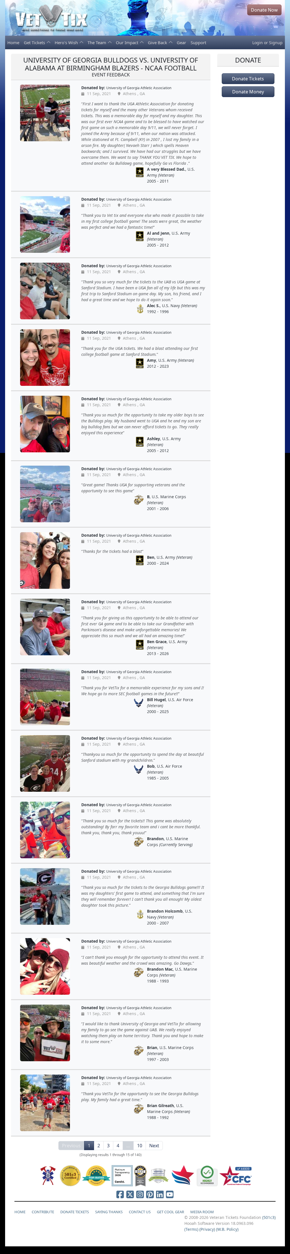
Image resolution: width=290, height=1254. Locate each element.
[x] (130, 1194)
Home (13, 42)
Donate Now (264, 10)
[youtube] (170, 1194)
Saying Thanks (109, 1211)
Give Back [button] (158, 42)
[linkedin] (160, 1194)
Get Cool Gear (170, 1211)
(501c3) (269, 1217)
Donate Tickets (248, 79)
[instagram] (140, 1194)
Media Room (202, 1211)
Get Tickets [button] (35, 42)
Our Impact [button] (127, 42)
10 (139, 1145)
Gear (181, 42)
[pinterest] (150, 1194)
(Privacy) (207, 1229)
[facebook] (120, 1194)
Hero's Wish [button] (67, 42)
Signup (276, 42)
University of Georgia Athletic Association (138, 87)
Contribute (43, 1211)
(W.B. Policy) (227, 1229)
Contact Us (140, 1211)
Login (257, 42)
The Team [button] (97, 42)
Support (198, 42)
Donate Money (248, 92)
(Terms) (191, 1229)
